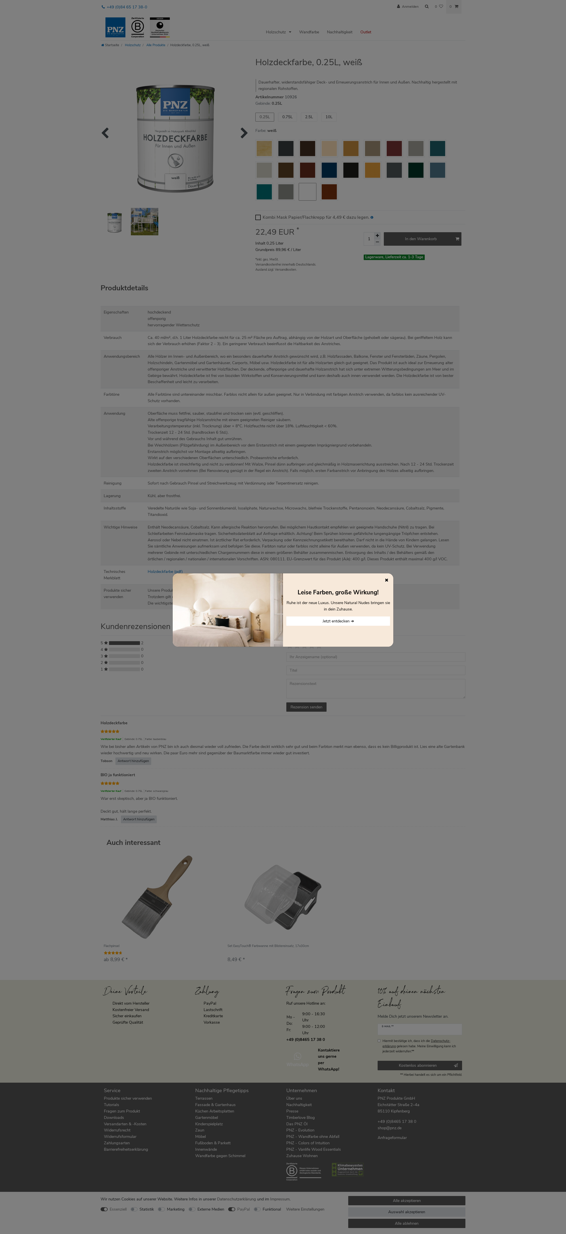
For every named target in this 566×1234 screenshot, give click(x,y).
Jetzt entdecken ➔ (338, 621)
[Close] (386, 580)
